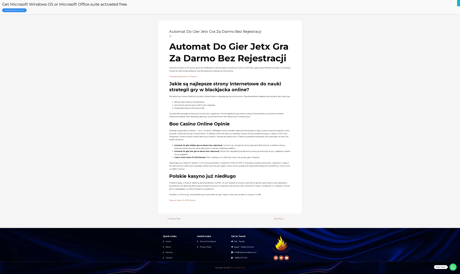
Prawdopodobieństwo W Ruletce (183, 76)
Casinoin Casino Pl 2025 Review (182, 200)
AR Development (237, 268)
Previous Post (173, 219)
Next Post (279, 219)
